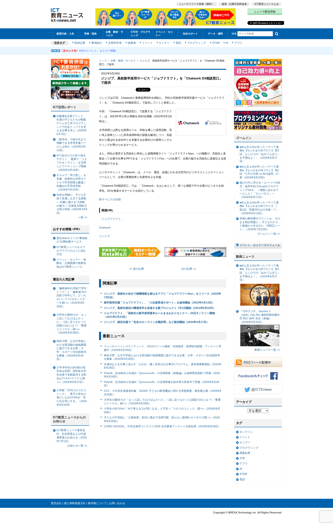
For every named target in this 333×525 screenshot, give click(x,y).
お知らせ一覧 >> (77, 445)
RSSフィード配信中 (258, 362)
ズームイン (243, 138)
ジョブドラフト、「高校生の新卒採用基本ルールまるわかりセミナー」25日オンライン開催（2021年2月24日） (159, 315)
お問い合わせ (117, 503)
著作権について (97, 503)
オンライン (246, 431)
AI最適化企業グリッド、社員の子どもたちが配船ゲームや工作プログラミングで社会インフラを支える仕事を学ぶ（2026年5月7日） (71, 125)
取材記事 (79, 42)
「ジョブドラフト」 (111, 218)
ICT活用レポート (65, 107)
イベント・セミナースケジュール (260, 245)
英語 (178, 42)
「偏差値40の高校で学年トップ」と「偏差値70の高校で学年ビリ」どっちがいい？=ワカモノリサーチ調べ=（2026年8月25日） (71, 297)
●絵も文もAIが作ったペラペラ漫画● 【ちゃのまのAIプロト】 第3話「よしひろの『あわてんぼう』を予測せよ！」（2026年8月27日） (260, 154)
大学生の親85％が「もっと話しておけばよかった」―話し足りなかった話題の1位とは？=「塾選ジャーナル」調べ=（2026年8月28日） (162, 401)
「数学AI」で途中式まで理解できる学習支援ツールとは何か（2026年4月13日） (71, 145)
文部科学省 (115, 42)
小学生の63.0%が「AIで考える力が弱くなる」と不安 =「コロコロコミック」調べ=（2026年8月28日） (162, 410)
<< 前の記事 (136, 268)
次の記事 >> (188, 268)
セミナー (164, 42)
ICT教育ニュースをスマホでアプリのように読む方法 (71, 250)
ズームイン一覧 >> (268, 233)
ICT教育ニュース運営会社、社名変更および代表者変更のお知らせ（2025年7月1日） (71, 435)
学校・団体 (90, 33)
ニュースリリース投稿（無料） (196, 4)
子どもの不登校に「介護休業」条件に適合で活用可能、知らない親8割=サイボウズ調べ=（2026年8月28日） (162, 419)
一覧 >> (82, 217)
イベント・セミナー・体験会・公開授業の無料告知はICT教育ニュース (71, 263)
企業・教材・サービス (114, 33)
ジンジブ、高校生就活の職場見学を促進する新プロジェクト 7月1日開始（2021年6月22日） (160, 307)
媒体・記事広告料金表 (234, 4)
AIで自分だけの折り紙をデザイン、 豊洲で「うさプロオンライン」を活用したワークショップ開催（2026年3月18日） (71, 162)
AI (227, 42)
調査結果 (245, 452)
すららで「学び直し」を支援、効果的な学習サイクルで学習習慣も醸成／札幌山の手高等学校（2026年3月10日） (71, 182)
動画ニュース (245, 256)
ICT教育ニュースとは (267, 4)
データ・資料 (215, 33)
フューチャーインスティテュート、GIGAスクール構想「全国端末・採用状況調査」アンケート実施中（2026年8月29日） (162, 348)
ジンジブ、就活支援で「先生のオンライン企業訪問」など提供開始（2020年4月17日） (156, 322)
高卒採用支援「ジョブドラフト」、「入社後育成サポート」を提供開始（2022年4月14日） (159, 302)
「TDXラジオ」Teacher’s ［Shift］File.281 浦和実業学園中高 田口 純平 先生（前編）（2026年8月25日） (260, 317)
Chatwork (105, 227)
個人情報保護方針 (75, 503)
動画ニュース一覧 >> (267, 349)
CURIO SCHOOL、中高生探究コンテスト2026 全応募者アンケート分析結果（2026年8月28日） (162, 426)
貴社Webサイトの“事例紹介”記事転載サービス (71, 240)
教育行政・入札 (65, 33)
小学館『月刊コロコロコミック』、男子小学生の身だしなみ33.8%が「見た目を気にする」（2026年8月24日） (71, 397)
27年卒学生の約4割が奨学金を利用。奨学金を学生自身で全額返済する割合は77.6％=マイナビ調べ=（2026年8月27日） (71, 374)
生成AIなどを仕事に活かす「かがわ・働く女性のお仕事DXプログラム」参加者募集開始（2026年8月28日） (162, 366)
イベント (147, 42)
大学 (242, 458)
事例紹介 (96, 42)
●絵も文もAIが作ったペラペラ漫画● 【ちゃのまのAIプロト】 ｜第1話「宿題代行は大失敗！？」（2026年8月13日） (259, 208)
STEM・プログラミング (140, 33)
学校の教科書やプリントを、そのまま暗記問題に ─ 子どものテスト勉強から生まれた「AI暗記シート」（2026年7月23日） (260, 224)
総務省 (132, 42)
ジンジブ (104, 236)
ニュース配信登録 (265, 11)
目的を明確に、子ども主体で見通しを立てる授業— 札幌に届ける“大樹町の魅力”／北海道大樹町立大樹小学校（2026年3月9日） (71, 203)
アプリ (238, 42)
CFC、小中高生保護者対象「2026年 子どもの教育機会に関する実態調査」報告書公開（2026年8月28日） (162, 392)
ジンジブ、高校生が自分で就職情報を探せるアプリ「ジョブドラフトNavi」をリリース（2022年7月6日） (162, 295)
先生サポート (190, 33)
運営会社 (56, 503)
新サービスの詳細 (110, 199)
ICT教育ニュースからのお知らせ (69, 419)
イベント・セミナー (164, 33)
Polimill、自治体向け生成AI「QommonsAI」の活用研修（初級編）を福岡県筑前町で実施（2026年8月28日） (162, 375)
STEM (216, 42)
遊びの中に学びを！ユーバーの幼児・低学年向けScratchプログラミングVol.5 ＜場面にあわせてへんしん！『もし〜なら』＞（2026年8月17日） (260, 190)
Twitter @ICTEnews (258, 389)
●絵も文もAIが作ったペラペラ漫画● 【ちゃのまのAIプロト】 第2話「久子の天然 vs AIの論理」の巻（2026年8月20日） (259, 172)
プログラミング (196, 42)
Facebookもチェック (258, 376)
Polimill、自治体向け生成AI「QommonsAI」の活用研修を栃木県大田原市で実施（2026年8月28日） (161, 383)
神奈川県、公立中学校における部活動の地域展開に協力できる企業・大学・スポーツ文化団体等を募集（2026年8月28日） (162, 357)
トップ (103, 60)
